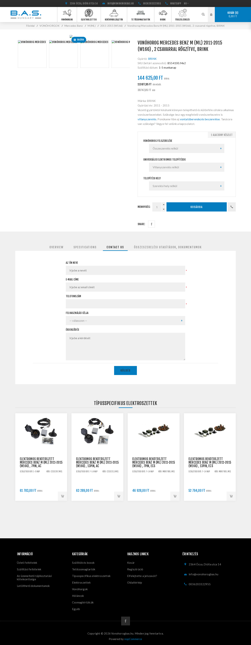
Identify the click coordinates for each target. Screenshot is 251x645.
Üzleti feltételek (27, 562)
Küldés (125, 370)
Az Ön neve (72, 262)
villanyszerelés (147, 119)
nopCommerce (133, 639)
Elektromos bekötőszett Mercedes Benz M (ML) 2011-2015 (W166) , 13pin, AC (97, 462)
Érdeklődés (72, 329)
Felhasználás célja (77, 313)
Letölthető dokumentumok (33, 585)
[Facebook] (125, 621)
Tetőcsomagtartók (83, 569)
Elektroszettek (81, 582)
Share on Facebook (151, 224)
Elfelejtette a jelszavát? (142, 576)
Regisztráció (214, 18)
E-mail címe (72, 279)
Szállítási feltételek (29, 569)
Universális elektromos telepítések (164, 159)
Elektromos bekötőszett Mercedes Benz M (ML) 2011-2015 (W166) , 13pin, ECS (210, 462)
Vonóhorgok (80, 589)
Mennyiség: (144, 207)
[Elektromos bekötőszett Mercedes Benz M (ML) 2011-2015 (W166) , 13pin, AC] (97, 439)
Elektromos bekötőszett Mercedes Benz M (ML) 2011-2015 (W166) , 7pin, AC (41, 462)
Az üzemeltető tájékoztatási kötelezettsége (34, 577)
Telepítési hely (152, 178)
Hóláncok (78, 595)
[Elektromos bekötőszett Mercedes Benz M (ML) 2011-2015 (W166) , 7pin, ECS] (154, 439)
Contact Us (115, 247)
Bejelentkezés (214, 10)
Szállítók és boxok (83, 562)
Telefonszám (73, 296)
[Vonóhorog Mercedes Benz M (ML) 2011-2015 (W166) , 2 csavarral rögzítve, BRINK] (72, 36)
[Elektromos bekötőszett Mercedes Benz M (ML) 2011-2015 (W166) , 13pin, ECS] (210, 439)
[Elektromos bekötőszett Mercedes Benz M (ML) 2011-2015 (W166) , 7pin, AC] (41, 439)
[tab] (56, 247)
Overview (56, 247)
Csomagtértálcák (83, 602)
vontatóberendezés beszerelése (200, 119)
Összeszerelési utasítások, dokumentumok (168, 247)
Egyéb (76, 609)
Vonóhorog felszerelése (157, 141)
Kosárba (197, 207)
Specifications (85, 247)
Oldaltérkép (134, 582)
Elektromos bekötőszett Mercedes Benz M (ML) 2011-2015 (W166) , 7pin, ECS (153, 462)
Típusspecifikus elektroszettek (91, 576)
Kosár (232, 14)
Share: (141, 224)
